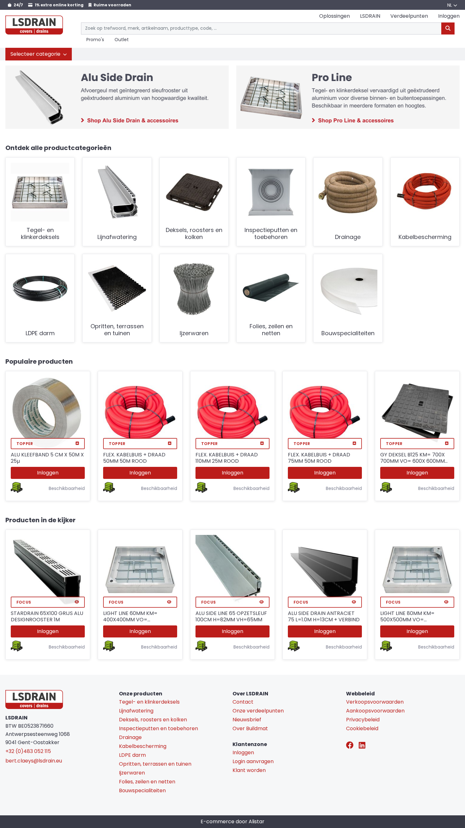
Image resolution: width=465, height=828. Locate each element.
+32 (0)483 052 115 (28, 751)
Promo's (95, 40)
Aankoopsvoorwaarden (375, 710)
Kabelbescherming (425, 237)
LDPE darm (40, 333)
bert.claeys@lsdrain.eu (33, 760)
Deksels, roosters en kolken (194, 234)
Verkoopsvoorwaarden (375, 702)
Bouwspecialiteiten (348, 333)
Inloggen (48, 472)
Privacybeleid (363, 719)
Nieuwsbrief (246, 719)
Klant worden (249, 770)
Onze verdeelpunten (258, 710)
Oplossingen (334, 16)
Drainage (348, 237)
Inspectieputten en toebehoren (271, 234)
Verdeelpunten (409, 16)
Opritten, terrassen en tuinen (117, 330)
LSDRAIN (370, 16)
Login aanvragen (253, 761)
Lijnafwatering (117, 237)
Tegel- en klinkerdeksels (40, 234)
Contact (242, 702)
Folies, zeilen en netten (271, 330)
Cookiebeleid (362, 728)
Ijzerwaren (194, 333)
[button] (38, 54)
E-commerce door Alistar (232, 821)
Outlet (122, 40)
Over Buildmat (250, 728)
